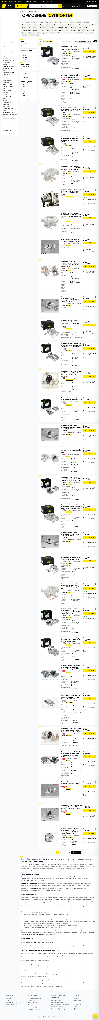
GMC (69, 24)
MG (76, 27)
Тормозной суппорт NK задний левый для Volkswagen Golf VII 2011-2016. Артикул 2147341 (70, 75)
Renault (73, 30)
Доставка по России (56, 1000)
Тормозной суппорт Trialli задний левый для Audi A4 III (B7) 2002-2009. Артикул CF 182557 (71, 639)
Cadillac (72, 22)
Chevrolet (86, 22)
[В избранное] (95, 46)
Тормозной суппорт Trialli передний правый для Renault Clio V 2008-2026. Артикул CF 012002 (71, 506)
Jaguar (34, 27)
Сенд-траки (5, 116)
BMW (66, 22)
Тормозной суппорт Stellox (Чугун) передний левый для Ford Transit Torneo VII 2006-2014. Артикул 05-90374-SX (71, 696)
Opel (48, 30)
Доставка (10, 1)
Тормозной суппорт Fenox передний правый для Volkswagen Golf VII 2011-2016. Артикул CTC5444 (70, 299)
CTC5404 (68, 541)
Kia (44, 27)
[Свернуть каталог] (16, 13)
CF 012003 (68, 145)
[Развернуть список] (28, 100)
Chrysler (24, 24)
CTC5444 (68, 305)
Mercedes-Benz (26, 30)
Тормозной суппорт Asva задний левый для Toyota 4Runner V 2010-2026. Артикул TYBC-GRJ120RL (71, 374)
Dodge (56, 24)
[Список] (95, 41)
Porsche (60, 30)
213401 (68, 760)
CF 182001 (68, 405)
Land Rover (60, 27)
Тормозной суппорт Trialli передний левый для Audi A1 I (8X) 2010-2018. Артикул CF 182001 (71, 399)
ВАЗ (30, 35)
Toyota (70, 33)
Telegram (43, 1)
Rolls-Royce (80, 30)
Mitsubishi (35, 30)
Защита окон (6, 104)
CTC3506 (68, 245)
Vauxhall (77, 33)
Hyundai (88, 24)
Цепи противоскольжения (9, 118)
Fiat (60, 24)
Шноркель (5, 110)
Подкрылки (5, 56)
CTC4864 (68, 814)
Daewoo (42, 24)
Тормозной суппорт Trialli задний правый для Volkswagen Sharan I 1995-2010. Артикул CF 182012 (71, 345)
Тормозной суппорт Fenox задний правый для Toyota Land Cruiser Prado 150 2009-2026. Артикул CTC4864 (71, 808)
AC (23, 22)
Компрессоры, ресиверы (9, 120)
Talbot (59, 33)
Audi (56, 22)
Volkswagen (84, 33)
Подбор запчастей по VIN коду (31, 1)
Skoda (28, 33)
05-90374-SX (69, 702)
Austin (60, 22)
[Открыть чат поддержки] (95, 1016)
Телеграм (78, 1004)
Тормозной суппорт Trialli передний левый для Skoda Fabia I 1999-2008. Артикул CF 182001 (71, 479)
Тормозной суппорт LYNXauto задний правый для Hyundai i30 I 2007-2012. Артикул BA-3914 (71, 168)
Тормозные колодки (8, 32)
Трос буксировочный (8, 102)
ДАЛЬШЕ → (76, 852)
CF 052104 (68, 328)
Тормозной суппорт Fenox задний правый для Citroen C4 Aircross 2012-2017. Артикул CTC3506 (71, 239)
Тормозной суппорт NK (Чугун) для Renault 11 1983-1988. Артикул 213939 (71, 450)
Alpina (41, 22)
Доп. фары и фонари (8, 108)
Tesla (65, 33)
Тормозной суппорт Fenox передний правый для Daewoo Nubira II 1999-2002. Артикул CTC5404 (70, 535)
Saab (23, 33)
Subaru (48, 33)
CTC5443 (68, 434)
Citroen (31, 24)
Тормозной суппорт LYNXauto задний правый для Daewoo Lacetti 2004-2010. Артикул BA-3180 (70, 586)
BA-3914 (68, 173)
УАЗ (38, 35)
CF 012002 (68, 512)
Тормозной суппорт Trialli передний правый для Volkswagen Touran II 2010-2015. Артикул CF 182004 (70, 611)
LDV (48, 27)
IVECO (93, 24)
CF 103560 (68, 116)
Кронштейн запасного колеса (8, 87)
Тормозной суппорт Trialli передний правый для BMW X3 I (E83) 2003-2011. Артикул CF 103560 (70, 110)
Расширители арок (7, 84)
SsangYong (41, 33)
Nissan (42, 30)
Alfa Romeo (34, 22)
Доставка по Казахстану (57, 1006)
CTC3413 (68, 789)
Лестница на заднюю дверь (9, 124)
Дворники (5, 40)
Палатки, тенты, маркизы (9, 112)
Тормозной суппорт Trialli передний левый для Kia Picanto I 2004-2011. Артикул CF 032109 (71, 557)
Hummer (81, 24)
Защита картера (7, 21)
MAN (72, 27)
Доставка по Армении (57, 1002)
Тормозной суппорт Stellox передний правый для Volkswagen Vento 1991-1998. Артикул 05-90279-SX (69, 831)
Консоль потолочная (8, 122)
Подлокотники (6, 46)
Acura (27, 22)
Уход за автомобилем (8, 66)
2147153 (68, 672)
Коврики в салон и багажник (7, 26)
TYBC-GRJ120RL (69, 380)
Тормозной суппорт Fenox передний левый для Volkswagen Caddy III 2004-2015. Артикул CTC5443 (71, 428)
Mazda (85, 27)
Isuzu (29, 27)
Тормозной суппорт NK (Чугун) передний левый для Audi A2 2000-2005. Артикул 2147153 (70, 667)
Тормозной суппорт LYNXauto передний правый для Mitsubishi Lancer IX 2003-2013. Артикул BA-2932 (71, 215)
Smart (34, 33)
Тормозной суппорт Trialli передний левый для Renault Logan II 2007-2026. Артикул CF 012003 (70, 139)
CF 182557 (68, 645)
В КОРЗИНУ (90, 51)
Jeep (40, 27)
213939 (68, 456)
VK (51, 1)
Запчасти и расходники (9, 15)
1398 (68, 852)
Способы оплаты (18, 1)
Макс (48, 1)
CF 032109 (68, 563)
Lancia (53, 27)
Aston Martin (49, 22)
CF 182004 (68, 617)
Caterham (79, 22)
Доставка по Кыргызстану (58, 1009)
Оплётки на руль (7, 54)
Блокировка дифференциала (10, 114)
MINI (80, 27)
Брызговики (6, 38)
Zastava (24, 35)
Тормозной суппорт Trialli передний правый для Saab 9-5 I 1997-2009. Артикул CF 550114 (71, 48)
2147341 (68, 81)
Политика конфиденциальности (36, 1007)
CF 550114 (68, 53)
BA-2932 (68, 221)
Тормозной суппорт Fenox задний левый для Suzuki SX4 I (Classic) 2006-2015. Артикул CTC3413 (71, 783)
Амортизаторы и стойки (9, 36)
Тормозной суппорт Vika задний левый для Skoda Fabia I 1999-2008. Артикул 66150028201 (71, 191)
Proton (66, 30)
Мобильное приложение (34, 998)
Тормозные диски (7, 29)
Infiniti (23, 27)
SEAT (92, 30)
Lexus (66, 27)
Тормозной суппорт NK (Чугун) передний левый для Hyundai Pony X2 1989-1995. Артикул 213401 (70, 754)
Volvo (91, 33)
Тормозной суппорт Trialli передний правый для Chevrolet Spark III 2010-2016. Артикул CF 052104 (71, 322)
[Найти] (60, 6)
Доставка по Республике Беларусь (60, 1004)
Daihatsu (49, 24)
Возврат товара (32, 1000)
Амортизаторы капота (8, 44)
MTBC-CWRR (68, 735)
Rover (87, 30)
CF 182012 (68, 350)
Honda (74, 24)
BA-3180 (68, 592)
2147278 (68, 270)
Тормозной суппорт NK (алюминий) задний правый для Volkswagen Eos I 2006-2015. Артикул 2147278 (70, 264)
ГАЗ (34, 35)
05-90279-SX (69, 837)
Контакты (94, 1)
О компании (88, 1)
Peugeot (54, 30)
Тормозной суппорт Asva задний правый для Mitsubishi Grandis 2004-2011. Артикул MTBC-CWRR (71, 730)
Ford (65, 24)
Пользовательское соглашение (36, 1004)
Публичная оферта (33, 1002)
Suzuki (54, 33)
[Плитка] (93, 41)
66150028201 (69, 196)
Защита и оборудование (9, 132)
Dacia (36, 24)
